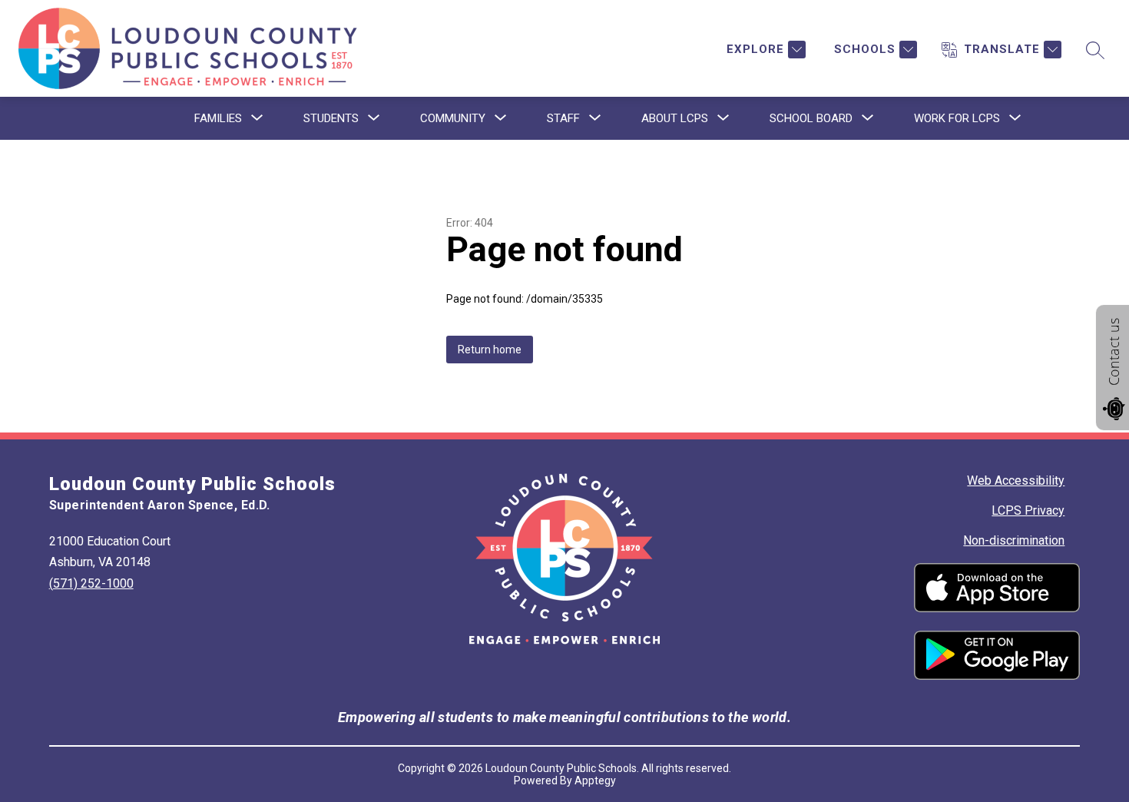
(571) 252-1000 (91, 583)
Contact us (1113, 352)
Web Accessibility (1015, 480)
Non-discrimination (1013, 540)
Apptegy (595, 780)
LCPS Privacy (1028, 510)
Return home (489, 349)
